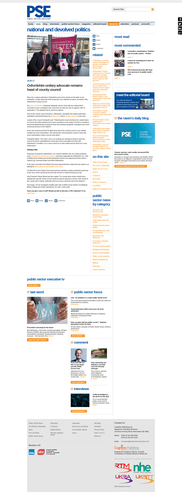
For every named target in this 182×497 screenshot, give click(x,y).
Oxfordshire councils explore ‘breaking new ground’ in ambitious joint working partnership (101, 64)
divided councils (71, 116)
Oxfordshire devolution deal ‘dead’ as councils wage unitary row (101, 130)
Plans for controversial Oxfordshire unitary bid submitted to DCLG (101, 105)
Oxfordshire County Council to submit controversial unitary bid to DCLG (102, 113)
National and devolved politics (101, 226)
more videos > (33, 285)
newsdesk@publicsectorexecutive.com (135, 441)
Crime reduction (99, 270)
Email (41, 200)
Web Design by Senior (122, 486)
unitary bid (56, 116)
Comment (61, 200)
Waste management (100, 260)
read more (75, 304)
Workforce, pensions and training (100, 216)
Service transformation (101, 246)
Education (96, 266)
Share (50, 200)
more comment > (78, 382)
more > (51, 336)
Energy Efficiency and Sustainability (101, 231)
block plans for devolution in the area (48, 167)
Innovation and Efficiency (98, 237)
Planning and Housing (101, 250)
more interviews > (79, 411)
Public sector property (101, 256)
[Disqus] (58, 239)
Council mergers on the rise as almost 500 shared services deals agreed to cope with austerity (101, 87)
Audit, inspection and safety (100, 221)
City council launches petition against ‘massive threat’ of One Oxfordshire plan (101, 138)
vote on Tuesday (36, 106)
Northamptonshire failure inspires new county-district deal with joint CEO (102, 97)
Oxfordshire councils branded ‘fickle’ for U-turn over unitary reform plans (102, 147)
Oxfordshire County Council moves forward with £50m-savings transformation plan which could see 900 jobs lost (101, 76)
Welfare (95, 263)
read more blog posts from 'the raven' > (131, 166)
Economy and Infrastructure (98, 211)
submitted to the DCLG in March (43, 156)
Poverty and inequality (101, 253)
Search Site (119, 9)
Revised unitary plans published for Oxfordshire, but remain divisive (102, 122)
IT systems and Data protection (100, 242)
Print (32, 200)
